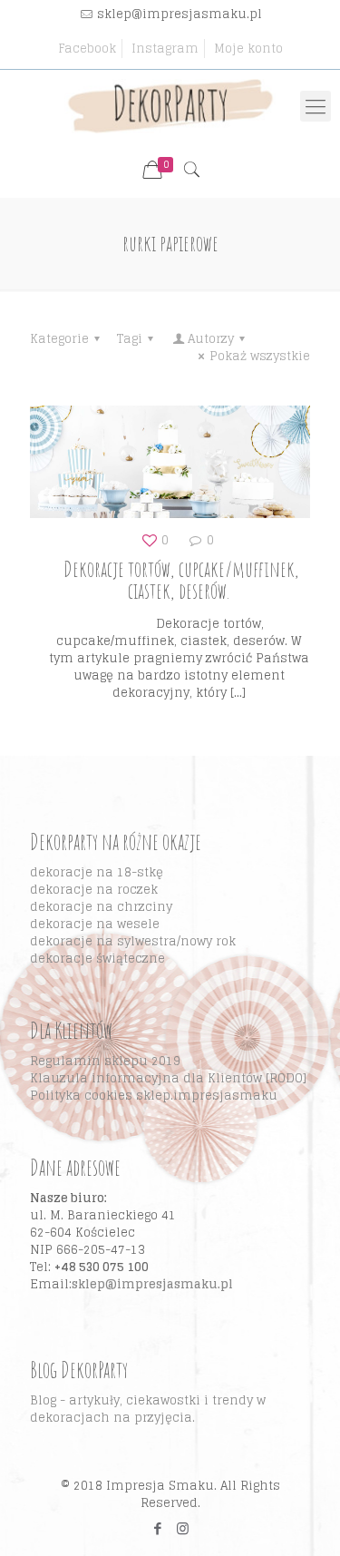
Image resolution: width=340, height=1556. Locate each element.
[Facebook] (158, 1528)
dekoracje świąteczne (97, 958)
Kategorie (59, 338)
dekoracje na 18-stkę (96, 872)
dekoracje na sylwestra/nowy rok (133, 941)
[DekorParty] (170, 106)
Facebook (87, 48)
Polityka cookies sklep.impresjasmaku (153, 1095)
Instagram (165, 48)
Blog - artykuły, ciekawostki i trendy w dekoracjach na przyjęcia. (148, 1409)
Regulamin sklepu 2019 (105, 1061)
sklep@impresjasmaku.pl (179, 14)
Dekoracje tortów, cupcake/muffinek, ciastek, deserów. (179, 579)
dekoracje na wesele (95, 924)
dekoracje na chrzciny (101, 906)
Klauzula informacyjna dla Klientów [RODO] (168, 1078)
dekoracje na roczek (94, 889)
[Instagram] (182, 1528)
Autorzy (211, 338)
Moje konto (248, 48)
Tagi (129, 338)
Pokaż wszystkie (259, 356)
